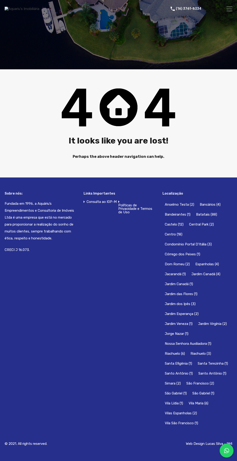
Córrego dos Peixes (182, 254)
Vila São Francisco (181, 423)
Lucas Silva (214, 444)
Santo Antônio (179, 373)
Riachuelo (175, 353)
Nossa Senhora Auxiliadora (188, 344)
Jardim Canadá (205, 274)
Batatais (206, 214)
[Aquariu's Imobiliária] (22, 9)
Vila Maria (198, 403)
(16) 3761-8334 (188, 9)
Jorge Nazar (176, 334)
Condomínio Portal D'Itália (188, 244)
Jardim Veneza (179, 324)
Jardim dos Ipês (180, 304)
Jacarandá (175, 274)
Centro (173, 234)
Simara (173, 383)
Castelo (174, 224)
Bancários (210, 204)
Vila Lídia (174, 403)
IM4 (229, 444)
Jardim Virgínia (212, 324)
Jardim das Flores (181, 294)
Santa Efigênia (178, 363)
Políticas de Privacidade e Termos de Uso (135, 209)
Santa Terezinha (213, 363)
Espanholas (207, 264)
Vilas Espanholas (181, 413)
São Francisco (200, 383)
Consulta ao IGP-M (102, 202)
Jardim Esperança (182, 314)
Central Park (201, 224)
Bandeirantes (177, 214)
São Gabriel (176, 393)
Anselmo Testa (179, 204)
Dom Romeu (177, 264)
